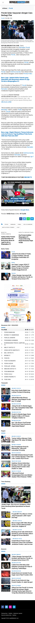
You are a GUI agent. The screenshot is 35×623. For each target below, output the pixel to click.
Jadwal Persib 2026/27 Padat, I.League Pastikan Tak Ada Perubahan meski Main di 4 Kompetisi (21, 256)
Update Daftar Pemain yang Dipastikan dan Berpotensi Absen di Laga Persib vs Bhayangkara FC (8, 238)
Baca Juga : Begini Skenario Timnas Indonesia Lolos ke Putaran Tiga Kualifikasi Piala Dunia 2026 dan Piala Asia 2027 (17, 134)
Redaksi (10, 613)
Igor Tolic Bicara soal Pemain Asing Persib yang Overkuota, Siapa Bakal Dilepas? (21, 424)
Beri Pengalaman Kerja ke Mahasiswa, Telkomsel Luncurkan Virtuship (20, 448)
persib (6, 224)
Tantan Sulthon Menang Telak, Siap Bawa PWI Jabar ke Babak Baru (22, 440)
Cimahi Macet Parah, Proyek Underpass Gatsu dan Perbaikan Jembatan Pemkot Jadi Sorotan (22, 542)
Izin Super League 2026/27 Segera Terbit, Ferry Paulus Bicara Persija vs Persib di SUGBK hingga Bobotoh (20, 267)
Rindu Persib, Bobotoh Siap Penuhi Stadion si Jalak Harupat (22, 581)
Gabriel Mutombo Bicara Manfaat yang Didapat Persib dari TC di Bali (21, 399)
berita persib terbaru (8, 227)
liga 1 (18, 227)
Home (5, 8)
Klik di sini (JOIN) (6, 102)
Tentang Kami (4, 613)
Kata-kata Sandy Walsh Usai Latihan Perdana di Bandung (21, 391)
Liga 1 (32, 156)
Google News (25, 210)
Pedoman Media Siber (6, 615)
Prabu (30, 73)
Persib (2, 18)
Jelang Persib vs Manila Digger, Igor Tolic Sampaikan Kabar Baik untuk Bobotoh (22, 407)
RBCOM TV (28, 177)
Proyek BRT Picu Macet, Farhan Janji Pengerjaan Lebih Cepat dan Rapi (22, 515)
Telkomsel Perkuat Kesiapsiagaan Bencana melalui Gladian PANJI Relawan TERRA (22, 475)
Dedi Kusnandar (16, 72)
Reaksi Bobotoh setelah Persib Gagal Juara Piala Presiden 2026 (22, 574)
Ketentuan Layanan (17, 613)
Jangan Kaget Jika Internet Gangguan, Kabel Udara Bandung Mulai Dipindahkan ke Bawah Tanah (15, 506)
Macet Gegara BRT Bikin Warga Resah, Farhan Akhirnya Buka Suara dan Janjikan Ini (22, 524)
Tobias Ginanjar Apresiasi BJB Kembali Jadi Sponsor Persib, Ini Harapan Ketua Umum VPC (22, 277)
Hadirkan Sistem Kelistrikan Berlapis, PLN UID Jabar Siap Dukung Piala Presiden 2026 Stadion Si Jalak (21, 465)
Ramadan (22, 47)
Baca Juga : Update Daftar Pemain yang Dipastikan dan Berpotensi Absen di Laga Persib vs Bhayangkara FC (15, 79)
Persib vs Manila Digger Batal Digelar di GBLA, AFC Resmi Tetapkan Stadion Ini (21, 416)
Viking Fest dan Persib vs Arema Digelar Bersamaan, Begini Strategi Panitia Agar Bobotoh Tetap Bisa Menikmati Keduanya (22, 590)
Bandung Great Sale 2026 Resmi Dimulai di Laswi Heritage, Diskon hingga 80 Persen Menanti (22, 533)
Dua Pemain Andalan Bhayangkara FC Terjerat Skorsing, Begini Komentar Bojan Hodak (26, 237)
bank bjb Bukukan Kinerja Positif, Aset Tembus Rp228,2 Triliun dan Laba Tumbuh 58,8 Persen (22, 456)
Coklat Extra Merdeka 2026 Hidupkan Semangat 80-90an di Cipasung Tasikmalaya (22, 566)
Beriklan (14, 615)
